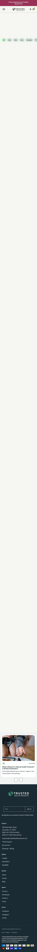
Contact (4, 891)
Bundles (29, 40)
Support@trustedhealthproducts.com (14, 838)
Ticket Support (7, 842)
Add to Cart (23, 87)
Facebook (5, 911)
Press (4, 901)
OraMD (4, 858)
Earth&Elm (5, 862)
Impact (4, 878)
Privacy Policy (14, 932)
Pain (21, 40)
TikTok (4, 918)
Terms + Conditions (6, 932)
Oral (9, 40)
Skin (15, 40)
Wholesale (5, 895)
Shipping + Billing (8, 848)
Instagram (5, 915)
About (4, 875)
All (4, 40)
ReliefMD (5, 865)
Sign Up (29, 809)
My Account (6, 845)
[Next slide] (21, 779)
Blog (3, 881)
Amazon (5, 898)
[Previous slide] (16, 779)
